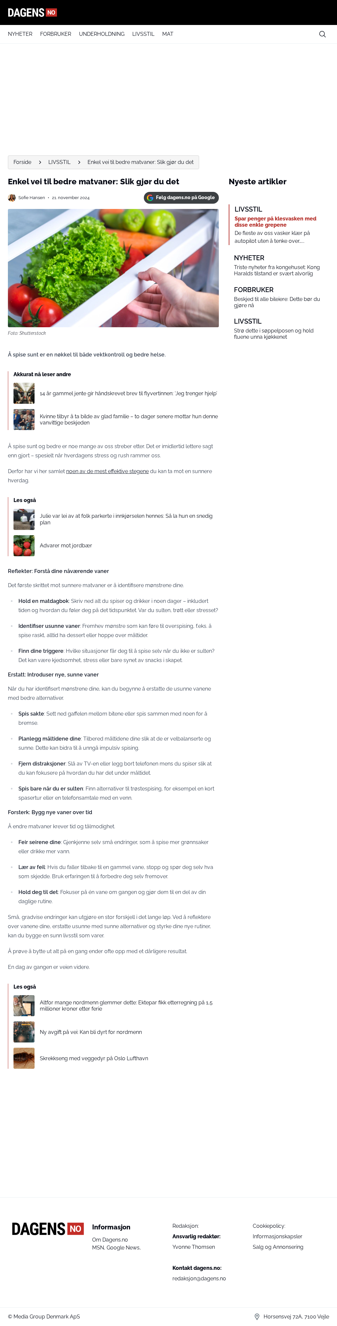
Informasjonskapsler (277, 1236)
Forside (22, 162)
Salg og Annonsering (278, 1247)
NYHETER (20, 34)
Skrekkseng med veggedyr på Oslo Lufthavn (94, 1058)
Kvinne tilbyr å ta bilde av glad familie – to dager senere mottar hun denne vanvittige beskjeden (129, 419)
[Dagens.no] (168, 12)
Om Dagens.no (110, 1240)
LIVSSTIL (143, 34)
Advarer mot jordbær (66, 545)
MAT (167, 34)
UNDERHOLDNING (101, 34)
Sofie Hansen (31, 197)
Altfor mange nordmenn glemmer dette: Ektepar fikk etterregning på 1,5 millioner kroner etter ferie (126, 1005)
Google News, (124, 1248)
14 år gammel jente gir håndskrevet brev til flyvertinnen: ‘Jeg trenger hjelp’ (128, 393)
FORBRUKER (55, 34)
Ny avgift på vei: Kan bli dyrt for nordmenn (91, 1032)
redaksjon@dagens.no (199, 1278)
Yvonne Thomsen (193, 1247)
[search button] (322, 34)
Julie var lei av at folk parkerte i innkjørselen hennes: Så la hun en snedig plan (126, 519)
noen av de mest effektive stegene (107, 471)
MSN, (99, 1248)
